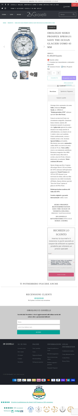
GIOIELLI (14, 4)
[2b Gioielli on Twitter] (2, 8)
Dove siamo (21, 352)
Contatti (20, 358)
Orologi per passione (38, 362)
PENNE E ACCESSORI (17, 8)
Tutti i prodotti (36, 348)
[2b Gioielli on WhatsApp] (5, 8)
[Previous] (4, 47)
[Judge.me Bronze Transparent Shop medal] (55, 409)
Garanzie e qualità (61, 98)
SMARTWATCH (28, 4)
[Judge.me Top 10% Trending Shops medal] (71, 409)
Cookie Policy (66, 357)
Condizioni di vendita (68, 351)
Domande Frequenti (52, 368)
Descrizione (53, 91)
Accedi (67, 6)
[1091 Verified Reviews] (39, 400)
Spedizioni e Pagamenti (67, 91)
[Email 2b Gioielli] (2, 4)
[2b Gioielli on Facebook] (5, 4)
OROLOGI (20, 4)
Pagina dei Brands (37, 355)
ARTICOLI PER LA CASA (51, 4)
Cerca (34, 352)
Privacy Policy (66, 361)
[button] (5, 14)
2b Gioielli (10, 374)
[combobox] (67, 15)
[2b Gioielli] (37, 14)
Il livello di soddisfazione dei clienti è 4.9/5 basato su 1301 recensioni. (32, 402)
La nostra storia (22, 348)
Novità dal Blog (37, 358)
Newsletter (20, 362)
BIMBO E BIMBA (38, 4)
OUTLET (39, 8)
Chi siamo (20, 355)
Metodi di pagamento (52, 353)
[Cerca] (73, 15)
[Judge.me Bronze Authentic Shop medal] (47, 409)
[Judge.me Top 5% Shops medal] (63, 409)
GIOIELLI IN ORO (30, 8)
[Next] (44, 47)
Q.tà (48, 69)
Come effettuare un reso (68, 354)
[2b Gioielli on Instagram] (8, 4)
